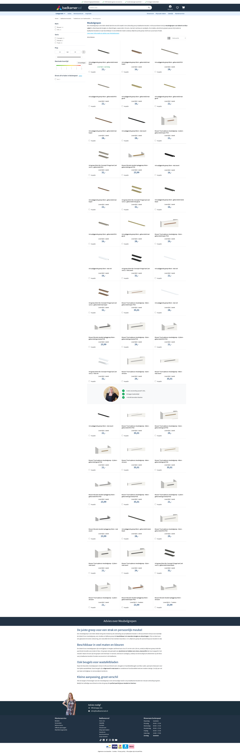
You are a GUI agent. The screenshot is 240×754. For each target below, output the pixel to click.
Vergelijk (93, 72)
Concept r (60, 38)
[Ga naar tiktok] (100, 740)
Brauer (60, 27)
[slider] (56, 57)
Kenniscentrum (78, 13)
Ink (59, 29)
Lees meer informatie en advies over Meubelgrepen (103, 33)
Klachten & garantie (61, 730)
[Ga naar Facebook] (106, 740)
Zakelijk (170, 13)
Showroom (150, 13)
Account (170, 9)
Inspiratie (88, 13)
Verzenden (58, 723)
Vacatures (102, 732)
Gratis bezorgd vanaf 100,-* (134, 2)
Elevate (60, 40)
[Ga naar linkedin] (103, 740)
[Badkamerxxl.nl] (69, 7)
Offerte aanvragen (60, 727)
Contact (101, 725)
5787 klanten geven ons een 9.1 (113, 2)
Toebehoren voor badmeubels (81, 18)
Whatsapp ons (96, 708)
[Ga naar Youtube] (116, 740)
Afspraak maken (161, 13)
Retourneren (59, 725)
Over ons (102, 721)
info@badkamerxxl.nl (99, 711)
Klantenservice (179, 13)
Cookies (114, 751)
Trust (59, 43)
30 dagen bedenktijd (153, 2)
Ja (58, 79)
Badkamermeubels (66, 18)
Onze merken (103, 736)
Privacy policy (121, 751)
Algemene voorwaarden (104, 751)
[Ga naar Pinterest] (113, 740)
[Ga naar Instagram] (109, 740)
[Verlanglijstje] (177, 8)
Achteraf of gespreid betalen (91, 2)
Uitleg (80, 76)
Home (56, 18)
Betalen (57, 721)
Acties (69, 13)
